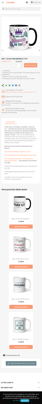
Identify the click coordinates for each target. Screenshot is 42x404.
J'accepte (24, 400)
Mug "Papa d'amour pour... (21, 259)
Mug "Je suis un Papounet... (21, 219)
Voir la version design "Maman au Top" (17, 152)
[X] (9, 85)
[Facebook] (13, 85)
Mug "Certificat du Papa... (21, 339)
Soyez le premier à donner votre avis (22, 363)
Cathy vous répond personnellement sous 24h (21, 92)
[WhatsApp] (6, 85)
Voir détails (16, 400)
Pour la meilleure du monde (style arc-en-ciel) (20, 155)
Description (10, 122)
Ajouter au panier (30, 65)
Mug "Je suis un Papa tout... (21, 299)
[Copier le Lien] (19, 85)
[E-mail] (16, 85)
